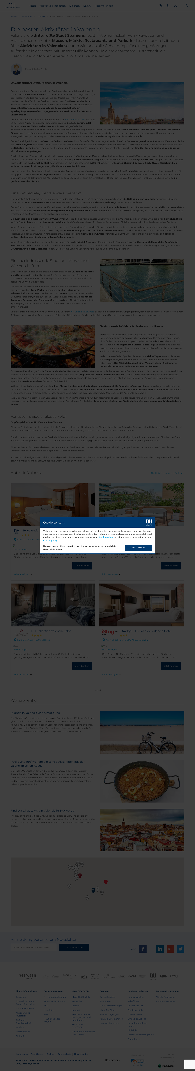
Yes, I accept (138, 548)
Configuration (106, 537)
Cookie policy (50, 540)
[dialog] (97, 535)
